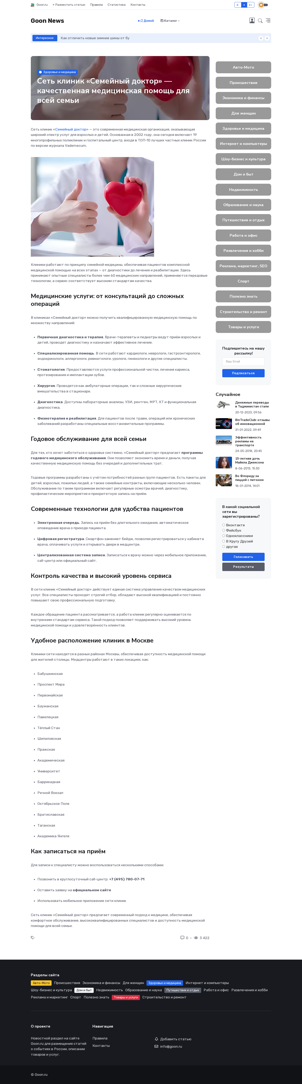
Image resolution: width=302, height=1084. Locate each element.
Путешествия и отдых (243, 220)
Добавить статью (175, 1039)
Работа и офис (243, 235)
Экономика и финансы (243, 98)
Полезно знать (243, 296)
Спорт (243, 281)
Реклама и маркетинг (49, 997)
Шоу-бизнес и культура (243, 159)
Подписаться (243, 373)
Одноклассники (239, 536)
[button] (260, 21)
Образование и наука (243, 205)
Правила (96, 5)
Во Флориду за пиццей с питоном (249, 478)
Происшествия (243, 82)
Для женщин (243, 113)
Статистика (117, 5)
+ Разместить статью (69, 5)
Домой (148, 21)
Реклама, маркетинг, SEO (243, 266)
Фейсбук (233, 530)
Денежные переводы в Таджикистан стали (252, 404)
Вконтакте (235, 525)
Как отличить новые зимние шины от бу (95, 38)
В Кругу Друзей (239, 541)
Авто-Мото (243, 67)
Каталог (170, 21)
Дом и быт (244, 174)
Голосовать (243, 557)
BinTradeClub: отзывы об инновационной (252, 422)
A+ (250, 5)
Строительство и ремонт (243, 311)
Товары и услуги (243, 327)
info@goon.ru (171, 1046)
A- (238, 5)
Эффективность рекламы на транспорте (248, 441)
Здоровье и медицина (59, 72)
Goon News (47, 20)
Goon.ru (41, 5)
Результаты (243, 567)
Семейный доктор (70, 129)
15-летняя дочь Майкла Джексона (249, 461)
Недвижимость (243, 189)
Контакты (137, 5)
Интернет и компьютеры (243, 143)
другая (232, 547)
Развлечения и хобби (244, 250)
